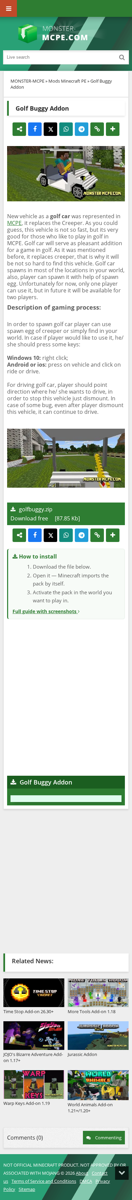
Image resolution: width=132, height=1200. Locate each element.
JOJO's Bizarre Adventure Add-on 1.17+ (33, 1057)
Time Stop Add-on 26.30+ (28, 1011)
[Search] (122, 57)
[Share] (19, 129)
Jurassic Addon (82, 1054)
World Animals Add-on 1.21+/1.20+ (90, 1108)
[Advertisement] (66, 696)
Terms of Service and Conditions (44, 1181)
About (82, 1173)
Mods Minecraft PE (67, 81)
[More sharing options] (112, 129)
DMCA (86, 1181)
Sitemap (27, 1189)
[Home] (66, 33)
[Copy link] (97, 129)
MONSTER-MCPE (27, 81)
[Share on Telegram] (81, 129)
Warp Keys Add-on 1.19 (26, 1103)
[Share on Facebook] (35, 129)
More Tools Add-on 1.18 (91, 1011)
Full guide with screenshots (45, 611)
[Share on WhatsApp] (66, 129)
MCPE (14, 223)
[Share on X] (50, 129)
